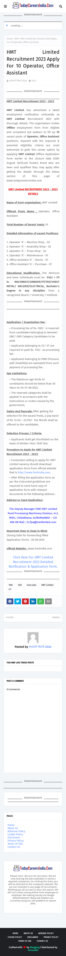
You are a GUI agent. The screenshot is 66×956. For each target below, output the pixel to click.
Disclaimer (14, 837)
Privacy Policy (16, 840)
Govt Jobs (31, 585)
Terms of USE (15, 843)
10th (16, 38)
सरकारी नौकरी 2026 (18, 80)
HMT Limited (47, 585)
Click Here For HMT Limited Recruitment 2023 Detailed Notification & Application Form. (33, 562)
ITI (10, 589)
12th (20, 585)
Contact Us (14, 846)
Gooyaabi (33, 950)
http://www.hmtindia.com (34, 472)
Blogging (35, 947)
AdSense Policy (16, 831)
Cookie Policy (15, 834)
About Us (13, 828)
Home (9, 38)
